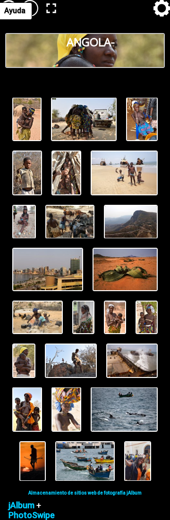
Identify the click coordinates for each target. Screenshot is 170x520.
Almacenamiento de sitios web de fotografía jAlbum (85, 492)
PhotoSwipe (31, 515)
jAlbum (21, 505)
